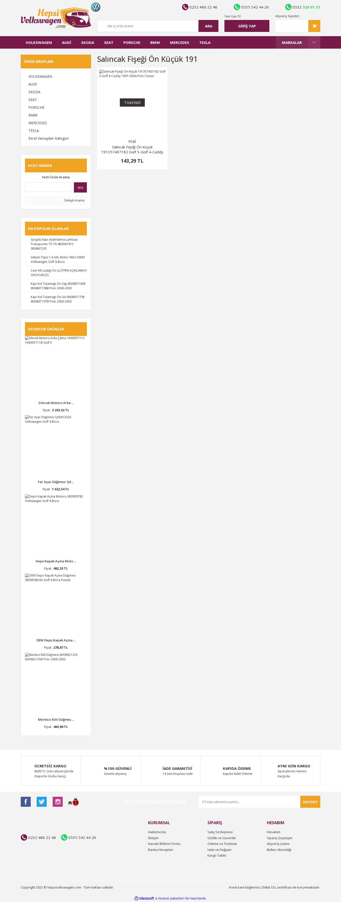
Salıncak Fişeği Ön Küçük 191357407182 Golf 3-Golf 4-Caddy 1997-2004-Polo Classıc (132, 149)
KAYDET (310, 801)
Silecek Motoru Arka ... (56, 403)
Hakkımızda (157, 832)
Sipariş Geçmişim (279, 838)
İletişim (153, 838)
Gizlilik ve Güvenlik (221, 838)
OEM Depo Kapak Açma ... (56, 640)
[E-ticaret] (169, 898)
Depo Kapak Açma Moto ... (56, 561)
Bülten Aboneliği (279, 849)
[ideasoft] (144, 898)
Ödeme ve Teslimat (222, 843)
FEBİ (132, 141)
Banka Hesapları (160, 849)
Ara (80, 187)
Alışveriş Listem (278, 843)
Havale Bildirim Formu (164, 843)
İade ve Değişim (219, 849)
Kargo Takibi (216, 855)
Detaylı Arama (74, 200)
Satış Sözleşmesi (220, 832)
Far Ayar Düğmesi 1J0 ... (56, 482)
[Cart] (297, 26)
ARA (208, 25)
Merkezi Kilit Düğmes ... (56, 719)
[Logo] (56, 17)
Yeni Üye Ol (232, 16)
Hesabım (273, 832)
